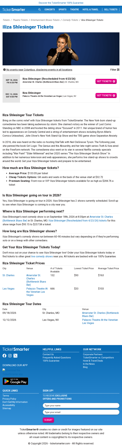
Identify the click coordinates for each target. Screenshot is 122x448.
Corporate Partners (92, 354)
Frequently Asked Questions (57, 357)
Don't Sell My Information (15, 402)
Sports (62, 9)
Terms (6, 395)
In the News (89, 364)
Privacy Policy (9, 399)
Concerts (49, 9)
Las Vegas (8, 288)
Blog (85, 367)
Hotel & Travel (90, 9)
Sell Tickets (110, 9)
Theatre (74, 9)
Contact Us (48, 354)
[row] (61, 81)
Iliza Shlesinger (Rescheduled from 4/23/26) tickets (77, 220)
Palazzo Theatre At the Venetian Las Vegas (37, 291)
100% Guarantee (51, 360)
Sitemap (7, 408)
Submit (48, 420)
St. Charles (8, 275)
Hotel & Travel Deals (93, 360)
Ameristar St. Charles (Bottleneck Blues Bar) (36, 280)
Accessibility (9, 405)
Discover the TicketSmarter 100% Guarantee (61, 3)
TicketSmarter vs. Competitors (98, 357)
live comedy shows (42, 256)
